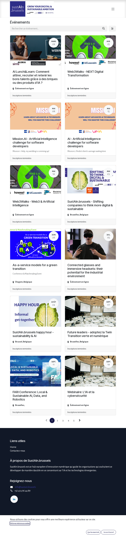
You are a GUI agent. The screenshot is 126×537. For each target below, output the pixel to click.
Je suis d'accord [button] (109, 532)
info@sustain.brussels (25, 487)
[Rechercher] (103, 29)
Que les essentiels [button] (93, 532)
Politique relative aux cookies (20, 523)
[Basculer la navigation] (113, 9)
